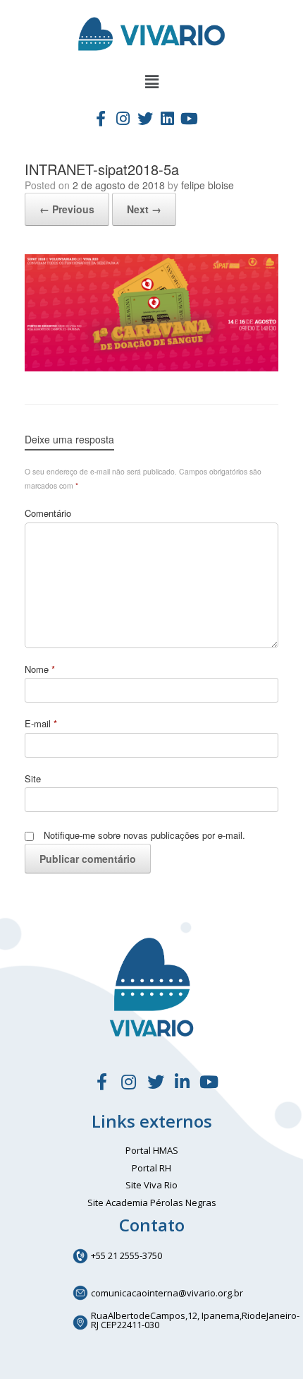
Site (33, 778)
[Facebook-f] (101, 118)
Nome (40, 669)
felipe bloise (207, 185)
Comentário (48, 513)
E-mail (41, 723)
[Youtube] (189, 118)
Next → (144, 209)
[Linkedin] (167, 118)
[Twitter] (145, 118)
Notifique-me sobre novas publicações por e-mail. (144, 835)
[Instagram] (122, 118)
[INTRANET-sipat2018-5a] (151, 367)
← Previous (66, 209)
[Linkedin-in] (182, 1082)
